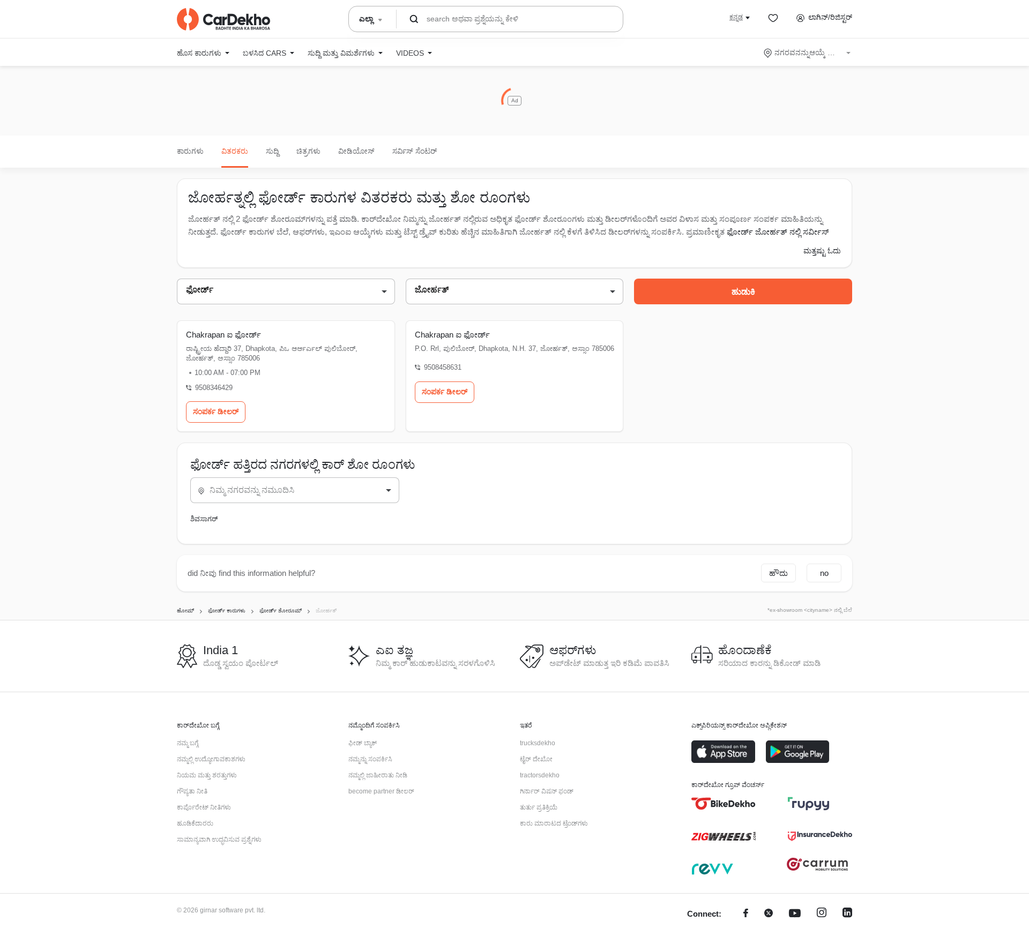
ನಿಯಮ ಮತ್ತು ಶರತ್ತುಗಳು (207, 775)
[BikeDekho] (723, 803)
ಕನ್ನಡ (736, 17)
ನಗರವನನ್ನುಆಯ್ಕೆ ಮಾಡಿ (807, 52)
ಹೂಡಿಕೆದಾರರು (195, 823)
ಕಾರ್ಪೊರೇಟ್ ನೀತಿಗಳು (204, 807)
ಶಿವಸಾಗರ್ (204, 519)
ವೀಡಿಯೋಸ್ (356, 151)
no (824, 573)
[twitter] (768, 914)
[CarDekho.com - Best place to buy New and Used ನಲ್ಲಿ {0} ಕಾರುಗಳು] (223, 19)
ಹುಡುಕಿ (743, 291)
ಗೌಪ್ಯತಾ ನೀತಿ (192, 791)
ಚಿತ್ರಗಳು (308, 151)
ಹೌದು (778, 573)
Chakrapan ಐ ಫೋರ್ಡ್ (223, 334)
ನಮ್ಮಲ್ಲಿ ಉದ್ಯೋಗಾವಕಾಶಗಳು (211, 759)
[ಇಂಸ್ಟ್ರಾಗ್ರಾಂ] (821, 914)
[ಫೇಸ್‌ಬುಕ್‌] (745, 914)
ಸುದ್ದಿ (272, 151)
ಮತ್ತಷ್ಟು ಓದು (822, 250)
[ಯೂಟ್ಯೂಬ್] (795, 914)
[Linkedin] (847, 914)
